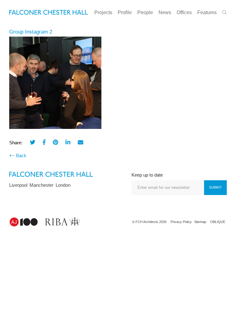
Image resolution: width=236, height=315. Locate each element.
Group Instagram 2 (30, 32)
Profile (125, 12)
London (63, 185)
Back (21, 155)
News (165, 12)
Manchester (41, 185)
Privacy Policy (181, 222)
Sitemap (200, 222)
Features (207, 12)
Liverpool (18, 185)
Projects (103, 12)
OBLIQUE (217, 222)
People (145, 12)
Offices (184, 12)
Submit (215, 187)
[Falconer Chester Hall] (48, 12)
